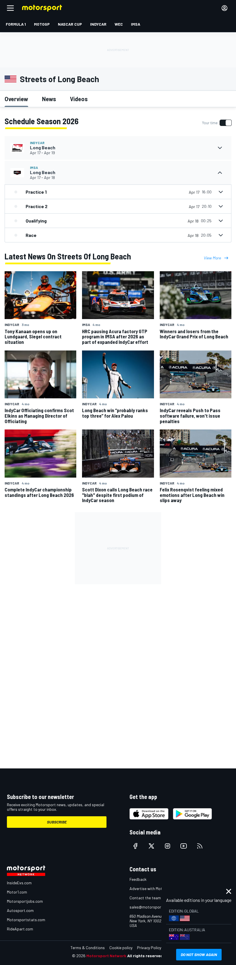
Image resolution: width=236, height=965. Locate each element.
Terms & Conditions (88, 947)
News (49, 98)
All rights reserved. (145, 955)
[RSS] (199, 846)
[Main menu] (10, 8)
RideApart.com (20, 928)
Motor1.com (17, 891)
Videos (79, 98)
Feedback (138, 879)
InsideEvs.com (19, 882)
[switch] (216, 123)
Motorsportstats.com (26, 919)
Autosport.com (20, 910)
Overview (16, 98)
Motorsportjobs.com (25, 901)
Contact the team (145, 897)
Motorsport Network (106, 955)
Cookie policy (120, 947)
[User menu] (224, 8)
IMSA (34, 167)
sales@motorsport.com (150, 906)
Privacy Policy (149, 947)
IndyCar (37, 143)
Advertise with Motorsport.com (157, 888)
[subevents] (220, 148)
